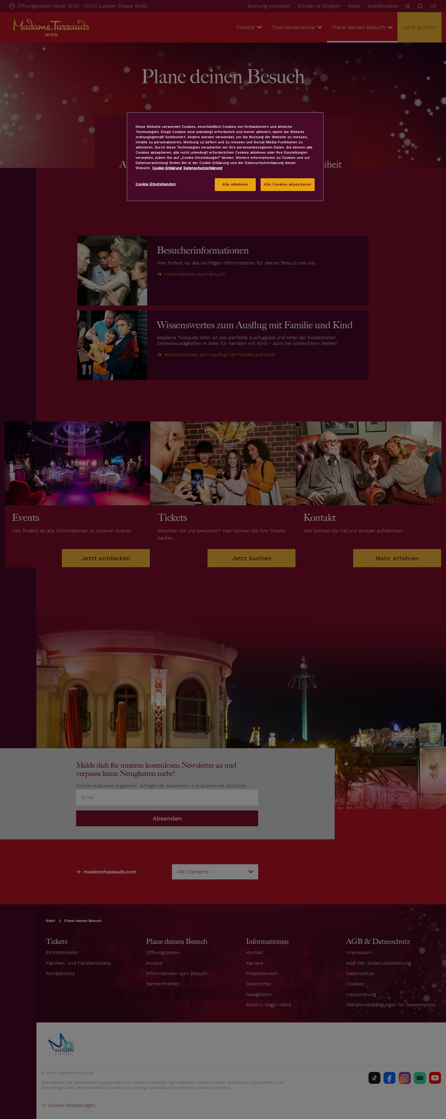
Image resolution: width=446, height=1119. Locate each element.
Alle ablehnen (235, 184)
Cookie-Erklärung (167, 168)
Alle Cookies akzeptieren (287, 184)
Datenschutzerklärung (203, 168)
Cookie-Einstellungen (156, 184)
